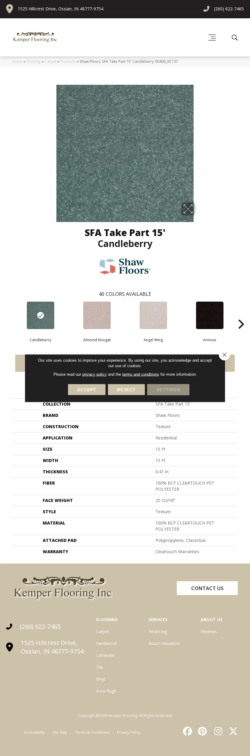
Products (68, 61)
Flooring (33, 61)
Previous (9, 315)
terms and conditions (140, 374)
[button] (207, 588)
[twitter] (232, 731)
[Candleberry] (40, 315)
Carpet (50, 61)
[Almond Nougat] (97, 315)
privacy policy (94, 374)
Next (240, 315)
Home (17, 61)
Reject (126, 389)
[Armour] (209, 315)
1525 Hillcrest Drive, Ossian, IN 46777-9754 (60, 9)
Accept (86, 389)
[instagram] (217, 731)
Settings (168, 389)
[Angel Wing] (153, 315)
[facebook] (186, 731)
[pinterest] (202, 731)
